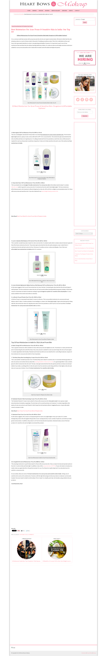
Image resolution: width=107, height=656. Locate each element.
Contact (77, 10)
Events (71, 10)
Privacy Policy (89, 653)
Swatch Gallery (56, 10)
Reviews (47, 10)
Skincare (64, 10)
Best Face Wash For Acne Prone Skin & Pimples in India (31, 216)
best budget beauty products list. (50, 191)
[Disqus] (41, 585)
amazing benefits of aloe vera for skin (44, 361)
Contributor (23, 534)
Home (28, 10)
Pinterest (91, 99)
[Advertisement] (41, 20)
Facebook (82, 99)
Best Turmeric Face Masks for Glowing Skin (84, 251)
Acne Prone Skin (20, 14)
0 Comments (30, 534)
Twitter (78, 99)
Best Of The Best (23, 26)
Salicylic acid (14, 187)
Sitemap (94, 653)
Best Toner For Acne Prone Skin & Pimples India (30, 411)
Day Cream (30, 26)
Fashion (41, 10)
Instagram (86, 99)
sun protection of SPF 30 (49, 466)
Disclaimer (84, 653)
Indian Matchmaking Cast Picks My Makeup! (84, 248)
